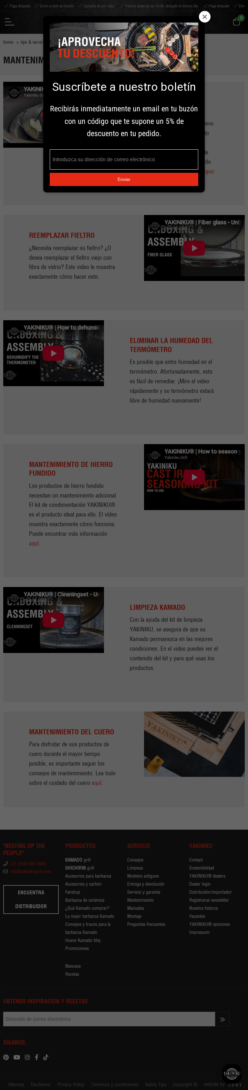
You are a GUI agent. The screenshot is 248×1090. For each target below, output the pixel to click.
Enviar (124, 179)
